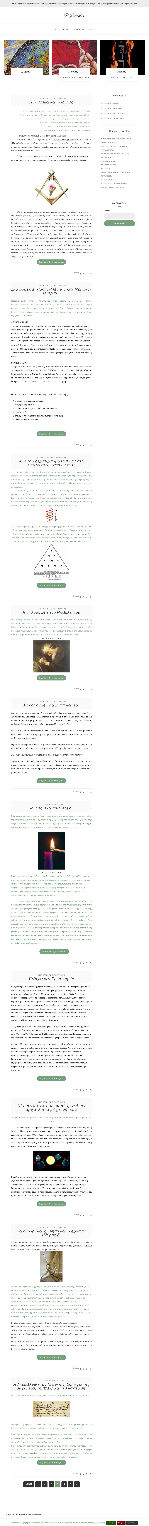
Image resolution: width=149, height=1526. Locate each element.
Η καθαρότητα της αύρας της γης (114, 183)
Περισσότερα (131, 1523)
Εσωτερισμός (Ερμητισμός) (52, 804)
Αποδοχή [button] (111, 1523)
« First (28, 1484)
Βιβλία (91, 29)
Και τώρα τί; (105, 169)
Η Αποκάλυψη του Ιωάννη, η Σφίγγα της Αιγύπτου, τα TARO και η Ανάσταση (51, 1386)
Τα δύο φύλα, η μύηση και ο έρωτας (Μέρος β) (51, 1233)
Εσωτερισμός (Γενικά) (109, 103)
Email (107, 210)
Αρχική (56, 29)
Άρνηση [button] (121, 1523)
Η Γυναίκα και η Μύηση (51, 102)
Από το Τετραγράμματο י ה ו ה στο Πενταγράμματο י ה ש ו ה (51, 463)
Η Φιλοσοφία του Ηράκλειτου (51, 612)
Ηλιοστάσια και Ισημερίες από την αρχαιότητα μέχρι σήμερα (51, 1107)
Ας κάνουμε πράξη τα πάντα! (51, 705)
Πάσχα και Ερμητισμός (51, 978)
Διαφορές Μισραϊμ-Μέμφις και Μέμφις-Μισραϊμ (51, 291)
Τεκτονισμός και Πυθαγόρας (112, 187)
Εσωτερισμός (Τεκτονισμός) (51, 98)
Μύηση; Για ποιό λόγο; (51, 808)
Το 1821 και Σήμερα (108, 165)
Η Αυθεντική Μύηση (109, 180)
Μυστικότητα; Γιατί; (109, 161)
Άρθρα (65, 29)
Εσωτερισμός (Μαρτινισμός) (51, 457)
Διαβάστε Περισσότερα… (51, 262)
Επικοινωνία (78, 29)
